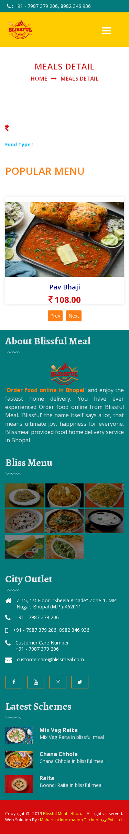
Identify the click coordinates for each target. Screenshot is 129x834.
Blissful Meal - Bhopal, (65, 813)
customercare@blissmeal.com (50, 659)
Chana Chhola (59, 754)
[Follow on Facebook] (13, 682)
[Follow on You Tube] (35, 682)
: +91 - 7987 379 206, (36, 6)
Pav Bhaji (64, 287)
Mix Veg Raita (59, 730)
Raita (47, 778)
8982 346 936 (76, 6)
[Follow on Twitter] (79, 682)
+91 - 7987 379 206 (37, 617)
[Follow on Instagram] (57, 682)
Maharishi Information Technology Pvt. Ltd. (81, 820)
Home (39, 78)
